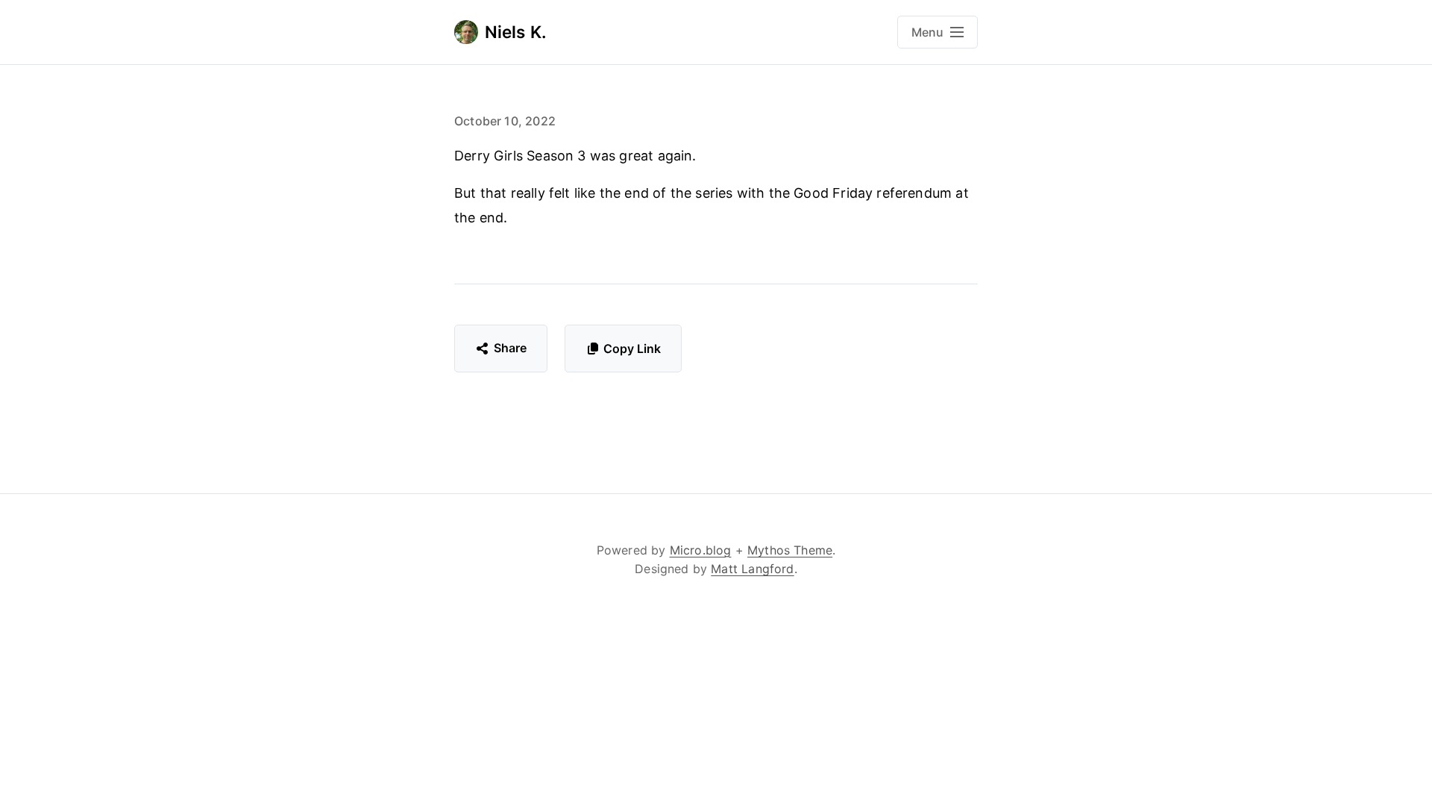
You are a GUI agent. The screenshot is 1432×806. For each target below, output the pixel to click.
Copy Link (632, 348)
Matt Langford (752, 568)
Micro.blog (701, 550)
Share (510, 347)
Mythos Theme (789, 550)
